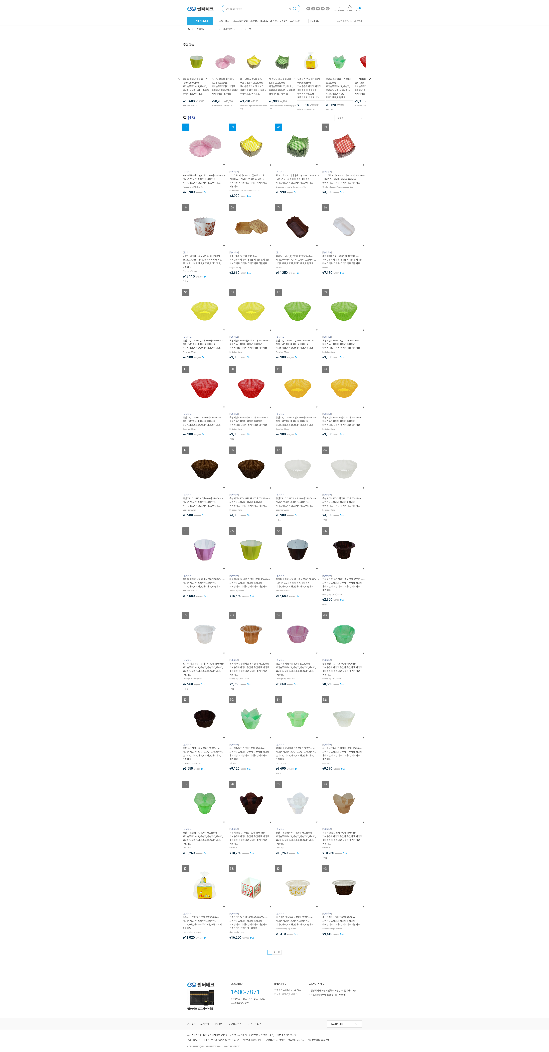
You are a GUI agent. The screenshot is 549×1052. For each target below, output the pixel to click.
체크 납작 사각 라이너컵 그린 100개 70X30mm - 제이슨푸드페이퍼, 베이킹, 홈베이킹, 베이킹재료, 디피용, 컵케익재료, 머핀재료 (282, 86)
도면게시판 (295, 21)
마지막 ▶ (279, 952)
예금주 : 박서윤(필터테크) (285, 994)
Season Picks (240, 21)
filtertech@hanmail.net (318, 1040)
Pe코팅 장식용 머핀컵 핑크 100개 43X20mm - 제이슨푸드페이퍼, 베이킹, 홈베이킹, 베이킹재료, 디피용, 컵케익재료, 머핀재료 (225, 86)
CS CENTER (237, 983)
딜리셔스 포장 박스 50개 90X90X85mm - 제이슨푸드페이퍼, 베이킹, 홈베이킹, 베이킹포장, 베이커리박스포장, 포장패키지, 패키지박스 (309, 88)
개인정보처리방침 (235, 1024)
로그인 (339, 21)
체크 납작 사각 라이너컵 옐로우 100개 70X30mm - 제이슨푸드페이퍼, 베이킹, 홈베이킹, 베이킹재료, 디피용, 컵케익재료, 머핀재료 (253, 86)
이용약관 (218, 1024)
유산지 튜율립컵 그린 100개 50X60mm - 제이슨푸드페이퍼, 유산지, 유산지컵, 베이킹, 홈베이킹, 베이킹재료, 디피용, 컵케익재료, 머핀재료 (339, 88)
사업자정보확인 (255, 1024)
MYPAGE (350, 10)
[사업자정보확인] (266, 1035)
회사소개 (191, 1024)
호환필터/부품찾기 (279, 21)
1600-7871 (245, 992)
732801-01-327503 (292, 990)
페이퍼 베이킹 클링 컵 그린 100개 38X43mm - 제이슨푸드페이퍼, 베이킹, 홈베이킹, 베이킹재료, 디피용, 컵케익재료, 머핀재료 (196, 86)
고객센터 (358, 21)
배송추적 (342, 995)
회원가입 (348, 21)
